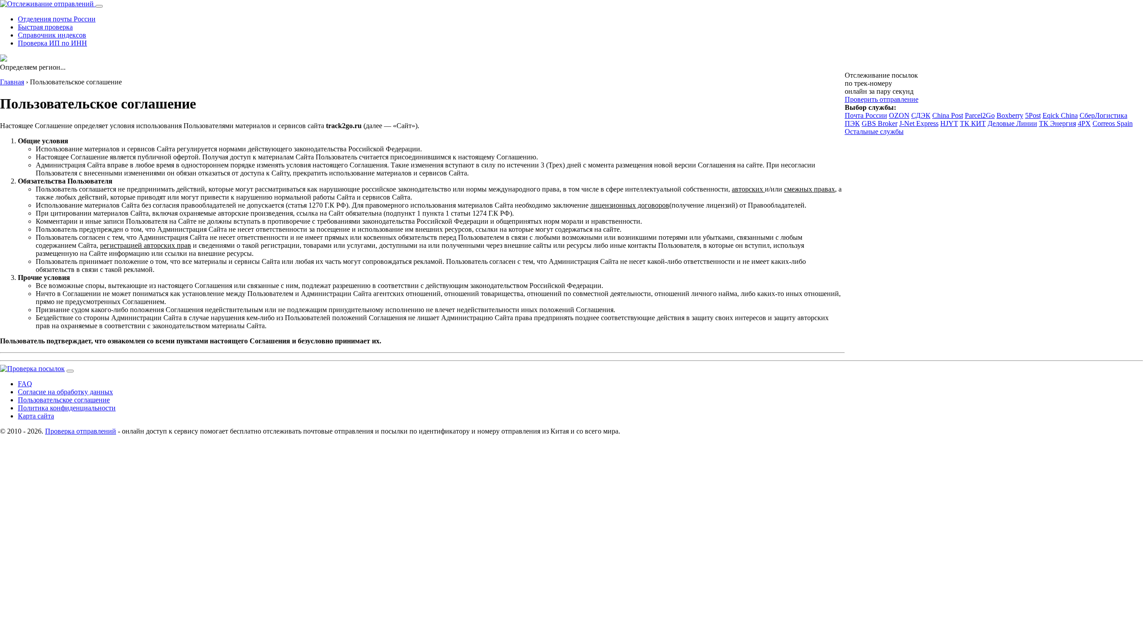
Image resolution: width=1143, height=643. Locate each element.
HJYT (949, 123)
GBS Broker (879, 123)
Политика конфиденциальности (67, 408)
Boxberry (1010, 115)
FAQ (25, 384)
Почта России (866, 115)
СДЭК (920, 115)
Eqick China (1060, 115)
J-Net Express (919, 123)
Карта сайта (36, 416)
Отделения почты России (57, 19)
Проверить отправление (881, 99)
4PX (1084, 123)
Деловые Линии (1012, 123)
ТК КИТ (973, 123)
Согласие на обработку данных (65, 392)
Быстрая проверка (45, 27)
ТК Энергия (1057, 123)
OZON (899, 115)
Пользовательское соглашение (64, 400)
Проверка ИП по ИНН (52, 43)
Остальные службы (874, 131)
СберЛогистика (1103, 115)
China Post (947, 115)
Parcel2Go (980, 115)
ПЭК (852, 123)
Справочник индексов (52, 35)
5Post (1033, 115)
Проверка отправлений (80, 431)
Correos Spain (1113, 123)
